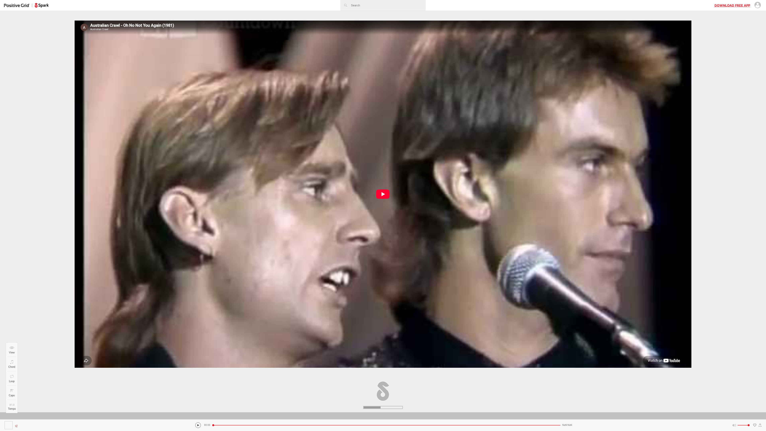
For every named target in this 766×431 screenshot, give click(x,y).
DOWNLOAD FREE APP (732, 5)
